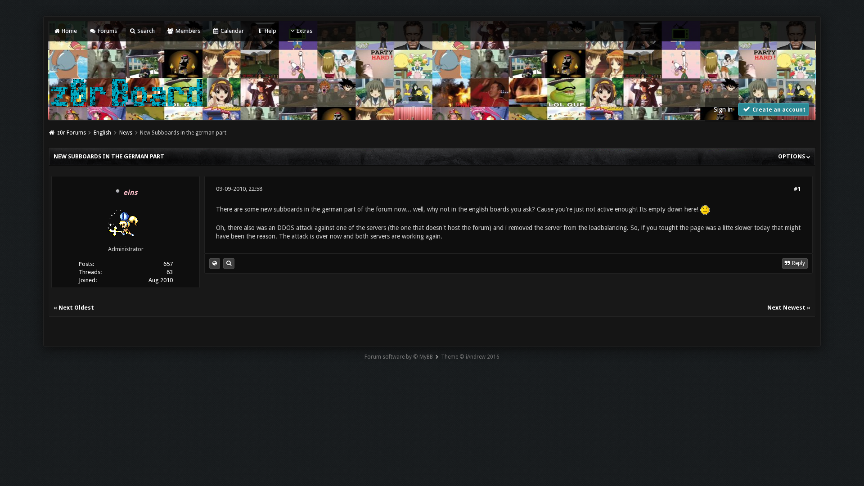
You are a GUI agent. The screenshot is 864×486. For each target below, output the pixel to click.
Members (187, 30)
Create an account (778, 110)
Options (792, 156)
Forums (106, 30)
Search (145, 30)
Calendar (231, 30)
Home (68, 30)
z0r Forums (71, 133)
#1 (797, 188)
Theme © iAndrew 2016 (470, 357)
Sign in (723, 109)
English (102, 133)
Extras (304, 30)
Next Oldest (76, 307)
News (125, 133)
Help (269, 30)
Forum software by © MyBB (398, 357)
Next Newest (786, 307)
